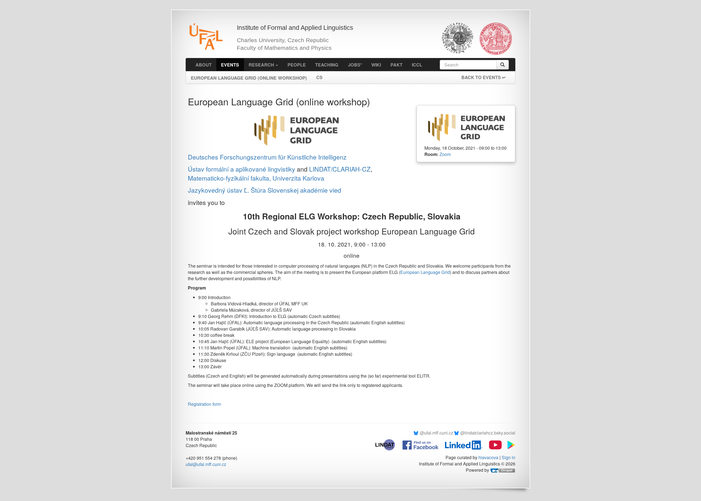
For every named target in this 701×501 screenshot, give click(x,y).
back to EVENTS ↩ (483, 77)
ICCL (417, 65)
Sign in (508, 457)
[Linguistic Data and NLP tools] (387, 444)
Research (262, 65)
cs (319, 77)
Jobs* (355, 65)
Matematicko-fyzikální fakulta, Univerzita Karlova (256, 178)
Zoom (445, 154)
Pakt (396, 65)
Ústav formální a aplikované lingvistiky (241, 168)
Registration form (204, 404)
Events (230, 65)
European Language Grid (425, 272)
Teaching (326, 65)
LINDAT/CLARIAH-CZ (339, 168)
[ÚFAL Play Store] (509, 444)
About (204, 65)
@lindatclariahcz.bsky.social (487, 433)
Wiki (376, 65)
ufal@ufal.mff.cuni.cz (206, 464)
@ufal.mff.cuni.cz (436, 433)
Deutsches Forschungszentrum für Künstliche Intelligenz (267, 156)
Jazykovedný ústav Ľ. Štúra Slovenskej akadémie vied (264, 190)
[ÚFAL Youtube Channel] (493, 444)
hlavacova (488, 457)
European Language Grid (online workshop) (249, 76)
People (297, 65)
